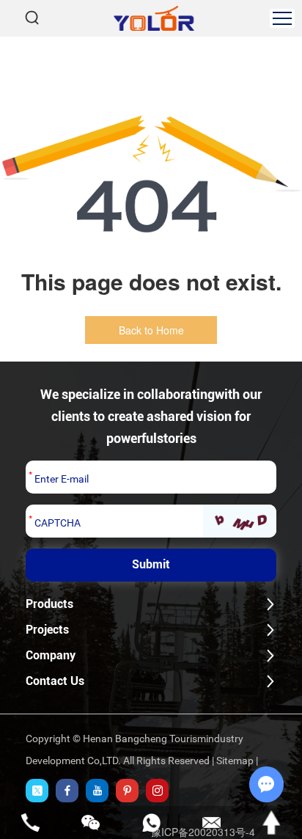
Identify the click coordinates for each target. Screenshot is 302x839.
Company (51, 655)
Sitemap (235, 760)
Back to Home (151, 330)
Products (49, 604)
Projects (47, 630)
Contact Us (55, 681)
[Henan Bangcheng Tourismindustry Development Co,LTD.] (154, 18)
